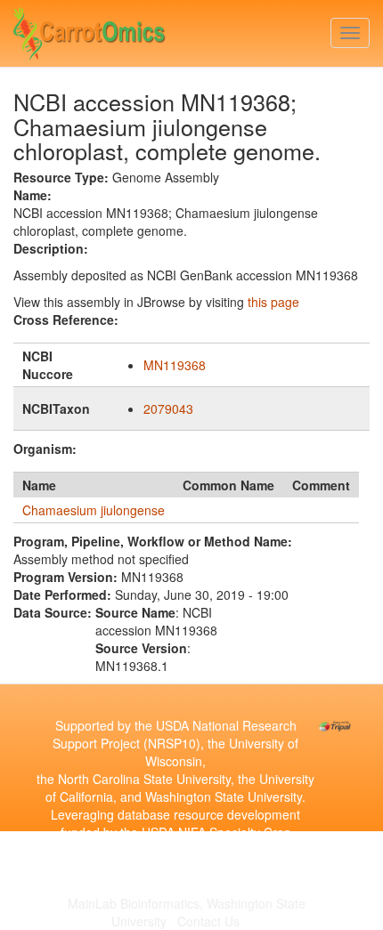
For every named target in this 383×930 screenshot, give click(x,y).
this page (273, 302)
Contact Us (208, 921)
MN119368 (174, 365)
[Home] (89, 29)
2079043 (168, 408)
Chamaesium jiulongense (93, 510)
